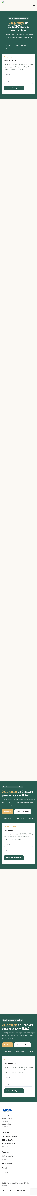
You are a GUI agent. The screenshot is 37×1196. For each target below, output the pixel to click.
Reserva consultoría (23, 811)
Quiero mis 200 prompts (13, 88)
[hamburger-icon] (34, 5)
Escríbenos (7, 811)
